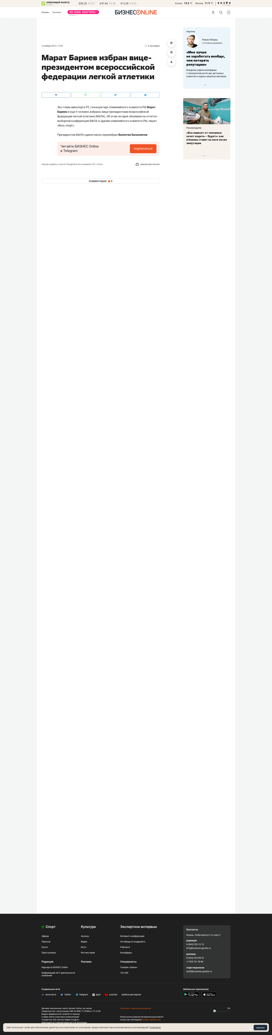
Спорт (50, 927)
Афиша (45, 936)
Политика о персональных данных (135, 1008)
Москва (199, 3)
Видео (84, 941)
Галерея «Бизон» (129, 967)
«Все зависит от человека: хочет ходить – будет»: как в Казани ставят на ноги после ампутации (206, 138)
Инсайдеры (126, 952)
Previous (187, 84)
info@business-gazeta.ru (198, 948)
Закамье (56, 12)
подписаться (143, 148)
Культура (88, 927)
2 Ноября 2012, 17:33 (52, 46)
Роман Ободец (210, 39)
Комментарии (100, 181)
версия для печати (150, 164)
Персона (46, 941)
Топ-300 (124, 973)
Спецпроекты (128, 961)
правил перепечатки (151, 1020)
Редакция (47, 961)
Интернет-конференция (132, 936)
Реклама (86, 961)
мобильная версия (131, 994)
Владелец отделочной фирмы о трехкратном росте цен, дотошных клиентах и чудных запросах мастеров (206, 73)
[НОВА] (83, 13)
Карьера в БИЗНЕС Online (55, 967)
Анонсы (85, 936)
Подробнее (155, 1027)
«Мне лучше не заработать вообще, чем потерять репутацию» (205, 58)
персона (190, 31)
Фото (83, 947)
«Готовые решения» (212, 43)
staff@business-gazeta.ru (199, 971)
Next (227, 84)
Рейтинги (125, 947)
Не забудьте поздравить (132, 941)
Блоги (45, 947)
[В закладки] (171, 53)
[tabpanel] (206, 56)
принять (260, 1027)
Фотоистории (88, 952)
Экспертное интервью (138, 927)
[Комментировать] (171, 43)
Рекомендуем (193, 128)
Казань (179, 3)
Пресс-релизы (49, 952)
